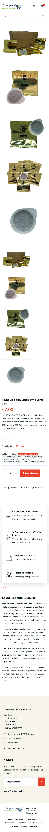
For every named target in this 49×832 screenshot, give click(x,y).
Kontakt (24, 826)
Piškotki (15, 826)
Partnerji (33, 826)
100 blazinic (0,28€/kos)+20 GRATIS (16, 459)
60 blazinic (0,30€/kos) (33, 456)
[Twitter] (9, 748)
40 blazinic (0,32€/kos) (12, 456)
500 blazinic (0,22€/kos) (34, 461)
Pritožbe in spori (35, 823)
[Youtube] (14, 748)
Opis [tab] (4, 587)
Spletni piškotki (31, 819)
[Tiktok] (24, 748)
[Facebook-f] (5, 748)
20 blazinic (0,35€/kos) (28, 454)
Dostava (22, 823)
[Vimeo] (19, 748)
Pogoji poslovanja (15, 819)
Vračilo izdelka (10, 823)
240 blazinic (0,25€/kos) (12, 461)
